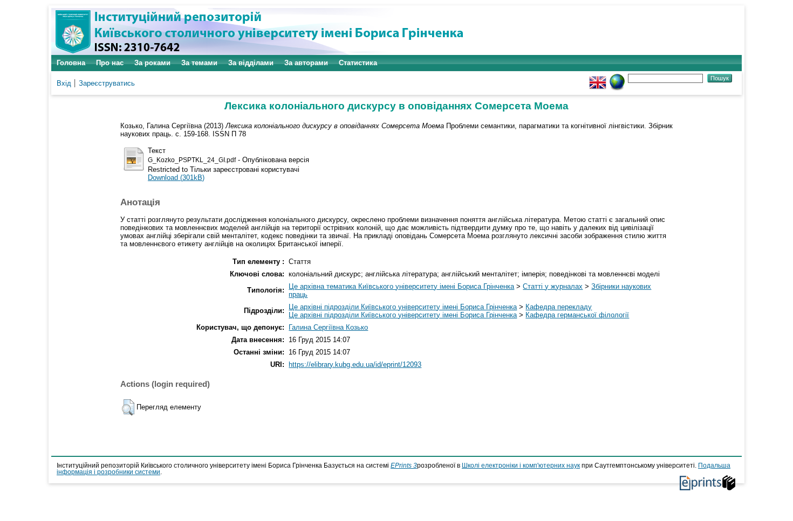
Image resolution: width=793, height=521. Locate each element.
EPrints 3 (404, 465)
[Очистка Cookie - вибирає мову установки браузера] (617, 78)
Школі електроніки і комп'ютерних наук (521, 465)
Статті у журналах (553, 286)
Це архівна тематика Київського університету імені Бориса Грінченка (401, 286)
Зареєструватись (107, 83)
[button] (128, 407)
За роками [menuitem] (152, 63)
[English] (597, 78)
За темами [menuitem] (199, 63)
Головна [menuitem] (71, 63)
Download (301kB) (176, 177)
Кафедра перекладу (558, 307)
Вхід (64, 83)
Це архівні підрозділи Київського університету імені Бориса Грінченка (403, 307)
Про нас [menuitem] (110, 63)
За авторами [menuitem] (306, 63)
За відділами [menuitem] (251, 63)
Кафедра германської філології (577, 315)
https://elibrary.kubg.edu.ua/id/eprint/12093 (355, 364)
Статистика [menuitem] (358, 63)
